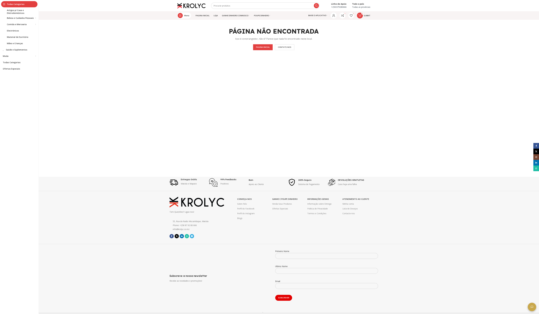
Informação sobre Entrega (319, 203)
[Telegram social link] (192, 236)
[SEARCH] (316, 5)
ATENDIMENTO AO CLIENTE (355, 199)
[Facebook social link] (172, 236)
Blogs (239, 218)
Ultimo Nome (281, 266)
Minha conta (348, 203)
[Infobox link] (188, 182)
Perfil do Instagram (246, 213)
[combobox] (265, 5)
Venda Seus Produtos (282, 203)
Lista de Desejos (350, 208)
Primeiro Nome (282, 251)
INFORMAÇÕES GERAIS (318, 199)
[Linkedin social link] (182, 236)
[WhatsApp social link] (187, 236)
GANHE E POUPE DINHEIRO (285, 199)
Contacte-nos (348, 213)
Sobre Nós (242, 203)
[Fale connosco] (532, 307)
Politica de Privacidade (317, 208)
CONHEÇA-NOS (244, 199)
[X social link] (177, 236)
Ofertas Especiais (280, 208)
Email (277, 281)
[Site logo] (191, 5)
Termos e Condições (316, 213)
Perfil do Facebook (245, 208)
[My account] (333, 15)
